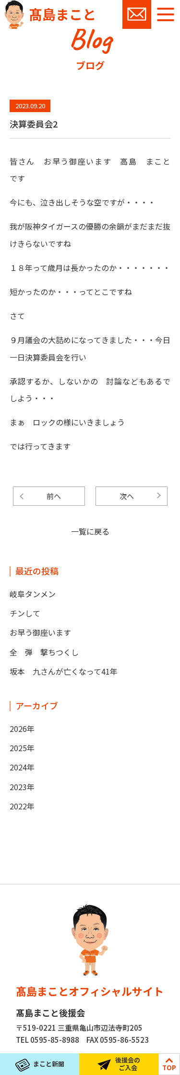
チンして (25, 613)
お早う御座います (40, 632)
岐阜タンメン (33, 594)
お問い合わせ (136, 14)
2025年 (22, 748)
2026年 (22, 728)
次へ (127, 496)
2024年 (22, 767)
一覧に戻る (90, 531)
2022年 (22, 806)
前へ (54, 496)
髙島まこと (62, 14)
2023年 (22, 787)
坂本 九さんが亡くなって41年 (64, 671)
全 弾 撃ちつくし (44, 652)
